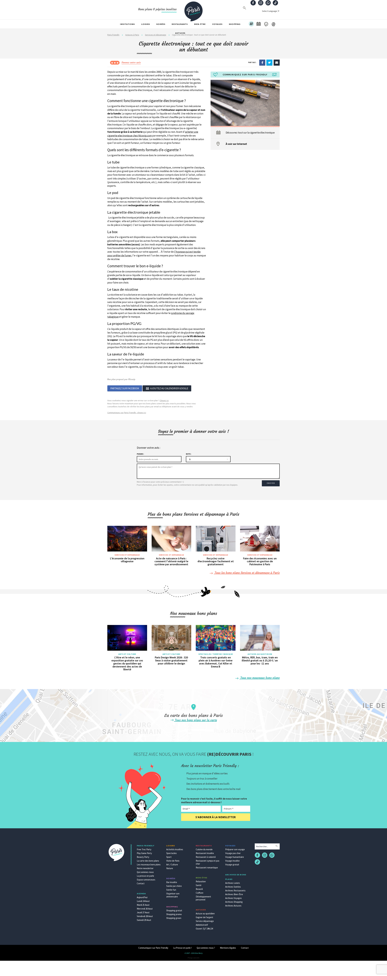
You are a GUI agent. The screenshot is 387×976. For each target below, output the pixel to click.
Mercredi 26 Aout (145, 908)
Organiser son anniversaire (172, 895)
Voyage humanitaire (234, 857)
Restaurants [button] (180, 24)
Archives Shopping (234, 901)
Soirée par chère (174, 886)
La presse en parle (145, 875)
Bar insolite (171, 882)
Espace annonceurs (146, 879)
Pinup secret (193, 957)
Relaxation (201, 881)
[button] (251, 24)
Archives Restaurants (235, 890)
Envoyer (271, 483)
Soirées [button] (160, 24)
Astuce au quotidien (205, 913)
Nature (169, 868)
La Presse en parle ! (182, 947)
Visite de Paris (172, 860)
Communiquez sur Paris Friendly (153, 947)
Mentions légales (228, 947)
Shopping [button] (235, 24)
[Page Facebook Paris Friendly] (253, 3)
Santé (198, 885)
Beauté (199, 889)
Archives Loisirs (232, 883)
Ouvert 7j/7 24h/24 (204, 928)
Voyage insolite (232, 860)
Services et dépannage (127, 555)
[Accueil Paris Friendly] (193, 9)
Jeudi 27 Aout (143, 912)
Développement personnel (203, 898)
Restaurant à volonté (206, 857)
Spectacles (171, 853)
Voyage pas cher (233, 853)
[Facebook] (262, 62)
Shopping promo (174, 914)
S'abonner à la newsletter (215, 817)
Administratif (202, 924)
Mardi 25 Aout (143, 904)
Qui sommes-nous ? (206, 947)
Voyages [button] (217, 24)
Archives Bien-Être (234, 894)
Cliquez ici (164, 400)
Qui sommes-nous (145, 872)
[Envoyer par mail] (277, 62)
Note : (188, 454)
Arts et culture (127, 654)
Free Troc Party (144, 849)
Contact (141, 883)
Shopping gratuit (174, 910)
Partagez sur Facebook (124, 388)
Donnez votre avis (131, 62)
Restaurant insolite (205, 853)
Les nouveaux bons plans (149, 864)
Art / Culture (172, 864)
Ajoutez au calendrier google (169, 388)
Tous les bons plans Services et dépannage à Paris (247, 572)
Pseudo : (140, 454)
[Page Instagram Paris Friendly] (260, 3)
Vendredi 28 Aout (145, 916)
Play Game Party (144, 853)
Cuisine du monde (204, 849)
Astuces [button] (180, 33)
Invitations (127, 24)
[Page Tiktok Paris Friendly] (275, 3)
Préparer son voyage (235, 849)
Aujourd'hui (142, 897)
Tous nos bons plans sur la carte (195, 720)
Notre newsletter (145, 868)
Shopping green (173, 918)
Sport (169, 857)
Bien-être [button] (200, 24)
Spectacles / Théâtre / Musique (215, 654)
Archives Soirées (233, 886)
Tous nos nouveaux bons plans (259, 678)
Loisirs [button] (145, 24)
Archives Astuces (233, 905)
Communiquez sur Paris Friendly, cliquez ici (126, 412)
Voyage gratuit (232, 864)
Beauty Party (143, 857)
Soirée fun (171, 889)
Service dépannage (205, 921)
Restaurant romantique (207, 867)
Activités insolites (174, 849)
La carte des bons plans (148, 860)
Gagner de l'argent (204, 917)
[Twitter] (269, 62)
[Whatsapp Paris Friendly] (268, 3)
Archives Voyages (233, 898)
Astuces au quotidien (260, 654)
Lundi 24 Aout (143, 901)
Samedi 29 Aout (144, 920)
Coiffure (199, 892)
